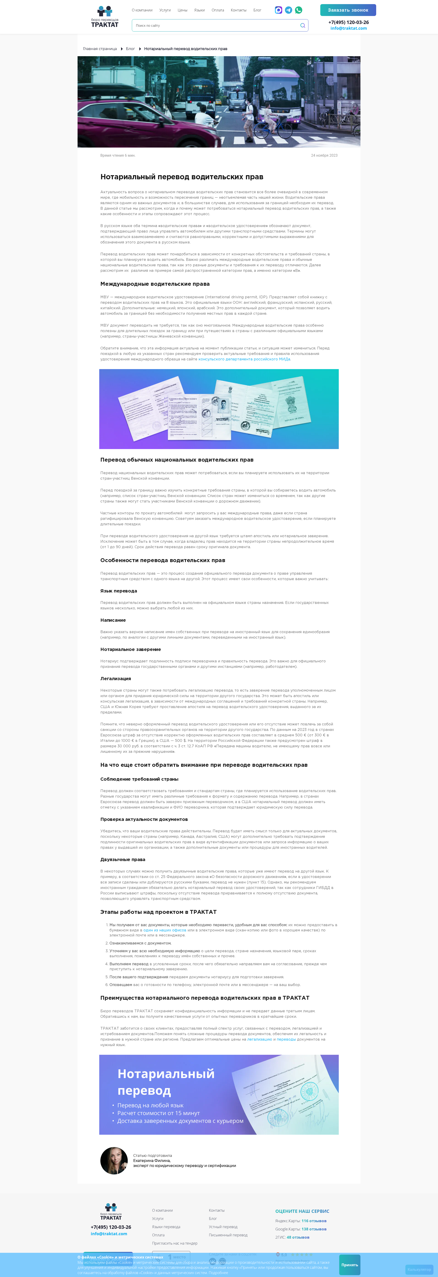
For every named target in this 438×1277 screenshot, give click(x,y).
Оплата (158, 1234)
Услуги (158, 1218)
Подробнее (218, 1272)
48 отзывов (298, 1237)
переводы (286, 1039)
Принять (350, 1264)
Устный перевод (223, 1226)
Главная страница (100, 49)
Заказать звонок (348, 10)
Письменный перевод (228, 1234)
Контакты (217, 1210)
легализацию (259, 1039)
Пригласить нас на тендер (175, 1243)
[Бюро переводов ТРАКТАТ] (106, 16)
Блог (130, 49)
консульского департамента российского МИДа (244, 359)
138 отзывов (314, 1229)
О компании (162, 1210)
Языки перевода (166, 1226)
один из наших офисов (164, 930)
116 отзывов (314, 1220)
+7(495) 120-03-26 (348, 22)
